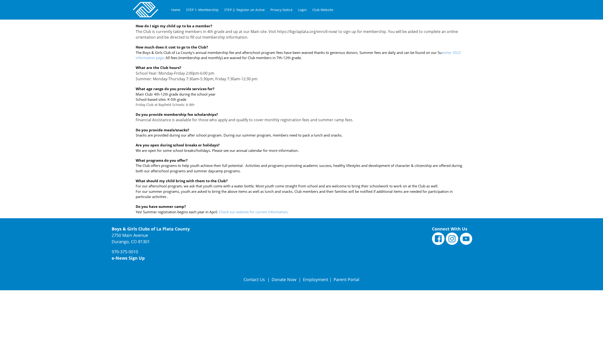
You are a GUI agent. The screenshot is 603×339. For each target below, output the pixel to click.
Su (440, 52)
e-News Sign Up (128, 258)
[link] (175, 9)
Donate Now (284, 279)
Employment (315, 279)
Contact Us (255, 279)
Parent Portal (346, 279)
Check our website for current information (253, 212)
